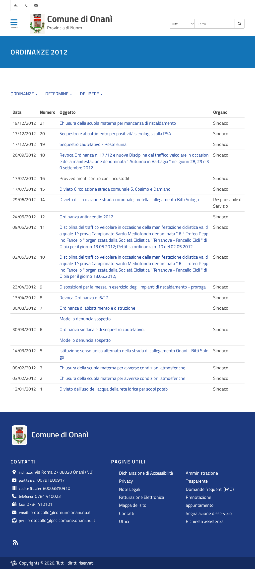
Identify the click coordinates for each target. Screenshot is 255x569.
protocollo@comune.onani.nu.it (60, 512)
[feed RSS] (15, 542)
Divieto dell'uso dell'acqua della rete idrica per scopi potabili (115, 389)
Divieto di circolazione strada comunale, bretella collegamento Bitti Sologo (129, 199)
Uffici (124, 521)
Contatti (126, 513)
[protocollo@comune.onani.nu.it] (36, 5)
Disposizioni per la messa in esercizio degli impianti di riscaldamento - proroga (133, 287)
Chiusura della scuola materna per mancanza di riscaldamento (118, 123)
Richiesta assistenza (205, 521)
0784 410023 (48, 496)
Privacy (126, 481)
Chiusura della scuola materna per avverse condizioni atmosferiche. (123, 367)
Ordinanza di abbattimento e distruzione (97, 308)
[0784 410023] (26, 5)
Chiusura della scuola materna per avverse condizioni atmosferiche (122, 378)
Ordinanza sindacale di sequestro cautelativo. (102, 329)
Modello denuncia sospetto (85, 318)
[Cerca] (240, 24)
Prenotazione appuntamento (200, 501)
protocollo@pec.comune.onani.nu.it (61, 520)
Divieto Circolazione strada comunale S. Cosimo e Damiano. (116, 189)
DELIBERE (90, 93)
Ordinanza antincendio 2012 (86, 216)
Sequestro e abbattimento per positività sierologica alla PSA (115, 133)
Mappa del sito (132, 505)
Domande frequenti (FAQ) (210, 489)
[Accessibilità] (16, 5)
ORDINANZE (22, 93)
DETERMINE (57, 93)
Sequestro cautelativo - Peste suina (93, 144)
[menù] (13, 24)
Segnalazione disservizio (209, 513)
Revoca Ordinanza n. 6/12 (84, 297)
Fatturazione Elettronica (141, 497)
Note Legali (129, 489)
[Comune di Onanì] (37, 24)
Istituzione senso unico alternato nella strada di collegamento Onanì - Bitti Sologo (134, 353)
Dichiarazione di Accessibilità (146, 473)
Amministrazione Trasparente (202, 477)
